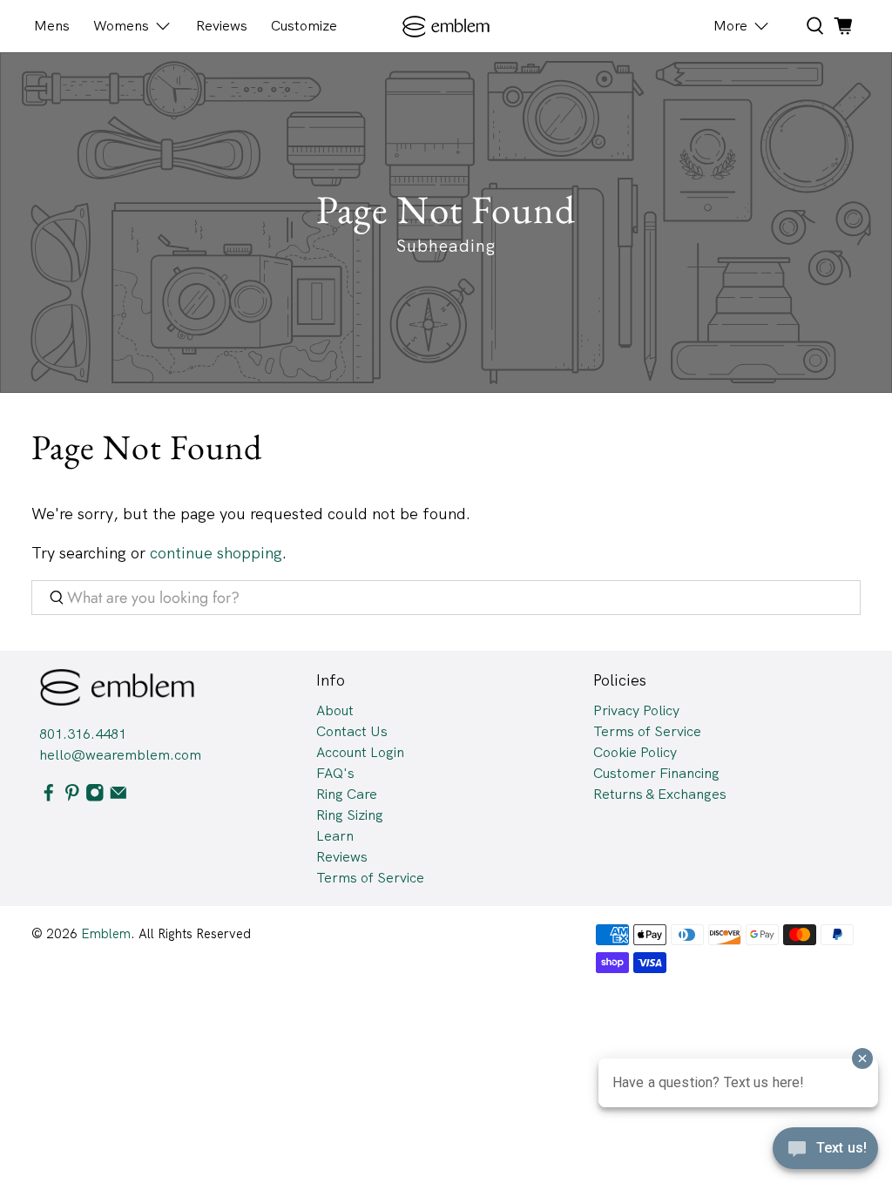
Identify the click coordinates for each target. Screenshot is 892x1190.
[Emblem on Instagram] (95, 797)
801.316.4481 (82, 734)
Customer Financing (656, 773)
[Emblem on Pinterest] (72, 797)
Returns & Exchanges (659, 794)
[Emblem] (446, 26)
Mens (52, 26)
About (335, 710)
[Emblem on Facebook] (48, 797)
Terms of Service (370, 878)
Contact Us (352, 731)
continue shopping (216, 553)
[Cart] (843, 26)
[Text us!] (825, 1153)
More (730, 26)
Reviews (221, 26)
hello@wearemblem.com (120, 755)
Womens (121, 26)
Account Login (360, 752)
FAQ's (335, 773)
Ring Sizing (349, 815)
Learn (335, 836)
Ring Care (346, 794)
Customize (304, 26)
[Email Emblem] (118, 797)
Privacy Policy (636, 710)
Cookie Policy (635, 752)
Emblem (106, 934)
